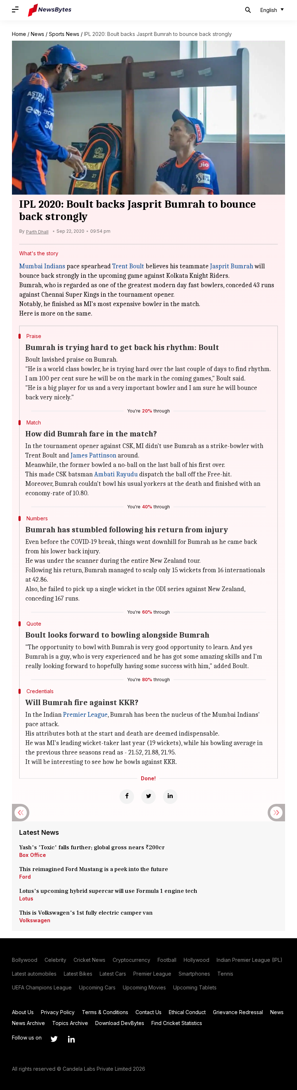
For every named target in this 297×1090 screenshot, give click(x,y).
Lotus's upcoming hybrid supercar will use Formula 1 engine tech (108, 891)
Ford (25, 877)
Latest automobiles (34, 974)
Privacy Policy (58, 1012)
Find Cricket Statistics (176, 1023)
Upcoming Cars (97, 987)
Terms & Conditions (105, 1012)
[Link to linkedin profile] (71, 1039)
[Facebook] (127, 796)
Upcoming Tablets (195, 987)
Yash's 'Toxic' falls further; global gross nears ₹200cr (92, 847)
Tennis (225, 974)
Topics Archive (70, 1023)
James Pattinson (93, 455)
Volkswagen (34, 920)
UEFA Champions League (42, 987)
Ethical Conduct (187, 1012)
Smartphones (194, 974)
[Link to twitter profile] (54, 1039)
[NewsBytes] (49, 10)
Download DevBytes (119, 1023)
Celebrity (55, 960)
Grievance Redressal (238, 1012)
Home (19, 34)
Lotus (26, 898)
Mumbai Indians (42, 266)
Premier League (85, 715)
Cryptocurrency (131, 960)
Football (167, 960)
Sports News (64, 34)
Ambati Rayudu (116, 474)
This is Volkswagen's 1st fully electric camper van (86, 912)
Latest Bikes (78, 974)
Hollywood (196, 960)
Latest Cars (113, 974)
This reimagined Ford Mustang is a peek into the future (93, 869)
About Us (23, 1012)
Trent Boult (128, 266)
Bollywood (24, 960)
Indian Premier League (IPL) (250, 960)
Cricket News (89, 960)
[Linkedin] (170, 796)
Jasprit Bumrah (231, 266)
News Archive (28, 1023)
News (37, 34)
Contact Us (148, 1012)
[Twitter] (148, 796)
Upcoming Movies (144, 987)
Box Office (32, 855)
